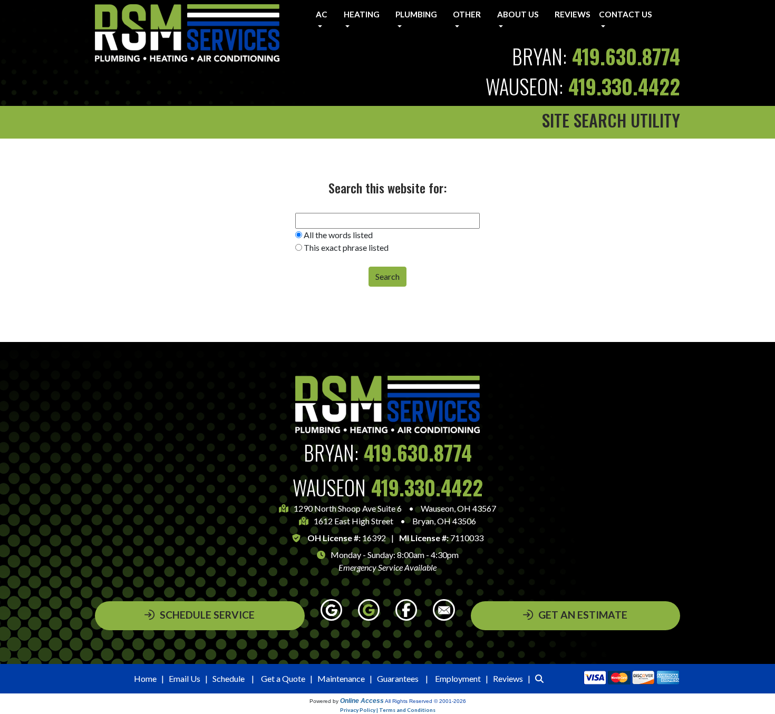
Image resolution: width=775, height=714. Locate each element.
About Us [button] (518, 14)
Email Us (184, 678)
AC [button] (321, 14)
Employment (458, 678)
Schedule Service (207, 615)
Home (145, 678)
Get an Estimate (582, 615)
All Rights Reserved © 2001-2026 (425, 701)
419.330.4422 (624, 86)
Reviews (572, 14)
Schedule (228, 678)
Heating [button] (362, 14)
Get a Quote (283, 678)
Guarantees (398, 678)
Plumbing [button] (416, 14)
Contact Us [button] (625, 14)
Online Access (362, 701)
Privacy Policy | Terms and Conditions (387, 710)
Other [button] (467, 14)
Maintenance (341, 678)
